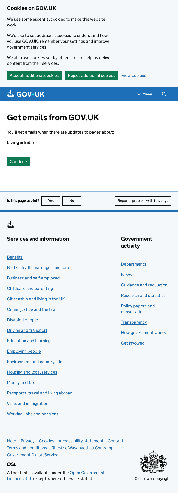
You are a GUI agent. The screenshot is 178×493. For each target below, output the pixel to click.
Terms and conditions (27, 447)
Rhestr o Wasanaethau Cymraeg (81, 447)
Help (11, 441)
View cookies (134, 75)
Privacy (28, 441)
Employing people (24, 351)
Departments (133, 264)
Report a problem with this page (143, 200)
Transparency (134, 322)
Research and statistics (143, 295)
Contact (115, 441)
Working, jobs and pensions (32, 414)
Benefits (15, 257)
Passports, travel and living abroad (40, 393)
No (75, 200)
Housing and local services (32, 372)
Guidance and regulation (144, 285)
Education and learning (29, 340)
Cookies (46, 441)
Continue (18, 161)
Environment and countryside (34, 361)
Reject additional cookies (91, 75)
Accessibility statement (81, 441)
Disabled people (22, 319)
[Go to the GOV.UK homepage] (25, 94)
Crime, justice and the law (31, 309)
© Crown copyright (153, 478)
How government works (143, 332)
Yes (54, 200)
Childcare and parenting (30, 288)
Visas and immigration (27, 403)
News (126, 274)
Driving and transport (27, 330)
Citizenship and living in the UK (36, 299)
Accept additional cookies (34, 75)
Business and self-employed (33, 278)
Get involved (133, 343)
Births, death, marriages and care (38, 267)
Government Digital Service (32, 454)
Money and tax (21, 382)
